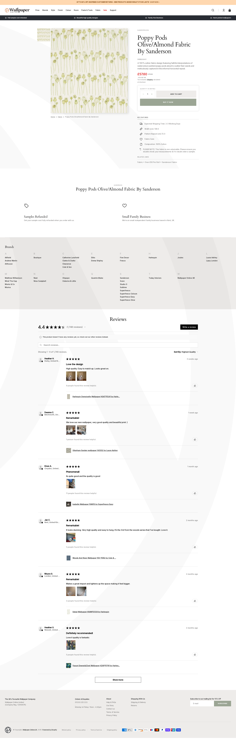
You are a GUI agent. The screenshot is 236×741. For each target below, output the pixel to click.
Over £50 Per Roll (152, 162)
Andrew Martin (11, 261)
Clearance (66, 264)
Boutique (37, 258)
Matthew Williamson (13, 278)
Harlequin (153, 258)
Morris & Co (10, 284)
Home (53, 117)
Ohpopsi (66, 278)
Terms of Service (112, 712)
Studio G (123, 284)
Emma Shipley (97, 261)
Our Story (110, 705)
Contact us (110, 709)
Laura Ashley (211, 258)
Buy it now (168, 102)
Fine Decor (124, 258)
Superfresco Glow (127, 300)
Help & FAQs (111, 702)
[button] (213, 10)
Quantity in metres (147, 88)
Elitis (93, 258)
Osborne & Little (69, 281)
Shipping (150, 80)
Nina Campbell (40, 281)
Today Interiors (155, 278)
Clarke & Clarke (68, 261)
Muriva (8, 287)
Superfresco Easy (127, 297)
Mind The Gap (11, 281)
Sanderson (124, 278)
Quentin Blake (97, 278)
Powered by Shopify (49, 730)
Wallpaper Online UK (186, 278)
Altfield (8, 258)
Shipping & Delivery (138, 702)
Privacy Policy (111, 715)
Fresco (123, 261)
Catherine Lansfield (70, 258)
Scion (122, 281)
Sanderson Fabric (169, 162)
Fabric (60, 117)
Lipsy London (212, 261)
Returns (134, 705)
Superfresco (125, 290)
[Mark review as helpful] (195, 386)
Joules (180, 258)
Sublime (123, 287)
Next (35, 278)
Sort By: (177, 352)
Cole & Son (67, 267)
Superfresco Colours (128, 294)
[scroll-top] (231, 736)
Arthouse (8, 264)
